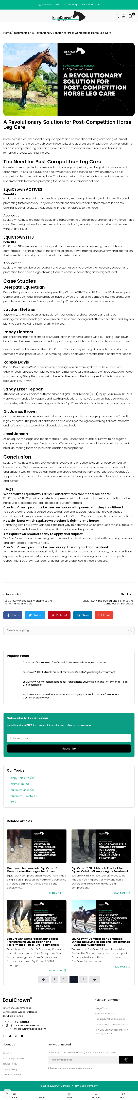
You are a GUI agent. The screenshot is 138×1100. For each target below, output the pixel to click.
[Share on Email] (22, 1036)
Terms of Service (12, 1074)
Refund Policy (10, 1063)
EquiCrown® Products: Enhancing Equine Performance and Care (29, 602)
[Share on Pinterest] (16, 1036)
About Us (7, 1053)
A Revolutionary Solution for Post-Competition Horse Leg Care (71, 32)
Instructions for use (105, 1013)
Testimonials (21, 32)
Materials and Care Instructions (112, 1024)
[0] (130, 16)
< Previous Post (12, 594)
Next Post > (128, 594)
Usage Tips (101, 1008)
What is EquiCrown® (13, 1058)
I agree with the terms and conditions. (71, 1068)
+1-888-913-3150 (50, 4)
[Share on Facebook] (4, 1036)
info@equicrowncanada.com (83, 4)
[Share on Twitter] (10, 1036)
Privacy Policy (10, 1069)
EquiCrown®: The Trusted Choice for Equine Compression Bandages (108, 602)
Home (7, 32)
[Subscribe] (126, 1060)
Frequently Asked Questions (110, 1019)
